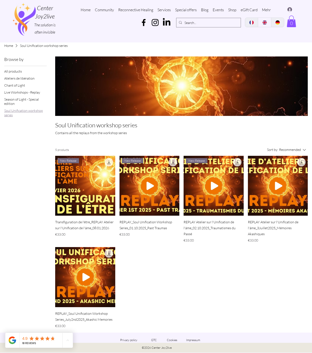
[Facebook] (143, 22)
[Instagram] (155, 22)
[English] (264, 22)
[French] (251, 22)
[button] (291, 21)
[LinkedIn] (166, 22)
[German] (277, 22)
